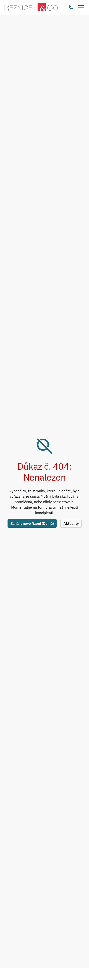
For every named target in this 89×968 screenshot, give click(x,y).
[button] (80, 7)
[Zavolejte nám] (71, 7)
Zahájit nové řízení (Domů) (32, 523)
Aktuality (71, 523)
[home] (32, 7)
